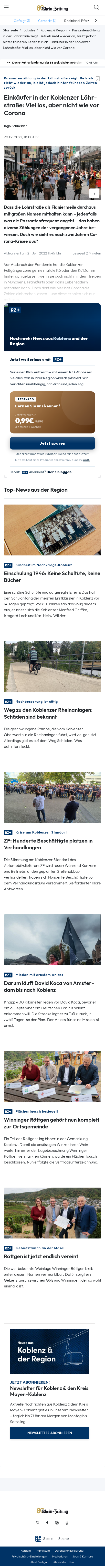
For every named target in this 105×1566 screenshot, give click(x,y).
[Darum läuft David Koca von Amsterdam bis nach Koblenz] (52, 939)
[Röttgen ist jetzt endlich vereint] (52, 1212)
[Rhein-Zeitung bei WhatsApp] (37, 1522)
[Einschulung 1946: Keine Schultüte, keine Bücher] (52, 529)
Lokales (29, 30)
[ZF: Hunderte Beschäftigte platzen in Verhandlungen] (52, 796)
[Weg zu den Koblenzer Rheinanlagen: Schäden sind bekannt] (52, 666)
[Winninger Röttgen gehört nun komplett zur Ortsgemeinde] (52, 1075)
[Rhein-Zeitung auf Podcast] (66, 1522)
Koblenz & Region (54, 30)
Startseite (10, 30)
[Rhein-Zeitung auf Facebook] (47, 1522)
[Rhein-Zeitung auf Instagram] (56, 1522)
